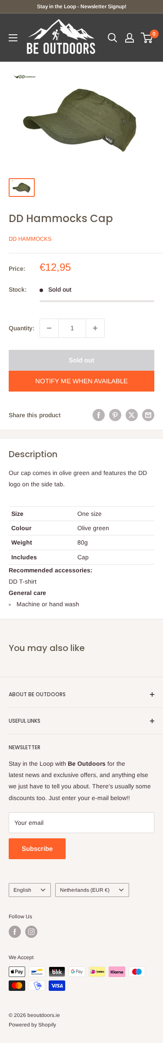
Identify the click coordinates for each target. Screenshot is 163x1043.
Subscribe (37, 848)
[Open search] (112, 38)
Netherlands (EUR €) (85, 890)
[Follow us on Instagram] (31, 932)
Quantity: (21, 328)
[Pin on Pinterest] (115, 415)
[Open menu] (13, 37)
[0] (147, 38)
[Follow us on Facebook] (15, 932)
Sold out (81, 360)
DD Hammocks (30, 239)
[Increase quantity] (95, 328)
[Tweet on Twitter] (132, 415)
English (22, 890)
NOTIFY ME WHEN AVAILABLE (81, 381)
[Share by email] (148, 415)
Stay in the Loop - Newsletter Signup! (81, 6)
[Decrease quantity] (49, 328)
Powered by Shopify (32, 1025)
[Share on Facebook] (99, 415)
